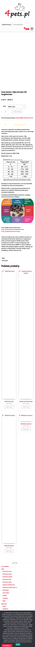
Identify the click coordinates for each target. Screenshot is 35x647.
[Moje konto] (21, 29)
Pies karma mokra (7, 574)
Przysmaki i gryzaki (7, 577)
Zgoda (18, 644)
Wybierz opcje (9, 407)
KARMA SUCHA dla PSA (25, 118)
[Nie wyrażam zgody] (33, 629)
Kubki (4, 601)
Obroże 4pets (6, 590)
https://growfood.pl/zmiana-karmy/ (10, 231)
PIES (32, 118)
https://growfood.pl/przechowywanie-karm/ (12, 229)
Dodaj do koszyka (17, 111)
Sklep (2, 569)
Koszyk (4, 606)
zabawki (5, 595)
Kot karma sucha (7, 579)
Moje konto (4, 604)
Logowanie (5, 609)
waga (4, 106)
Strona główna (5, 566)
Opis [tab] (5, 125)
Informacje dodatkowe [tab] (19, 125)
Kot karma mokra (7, 582)
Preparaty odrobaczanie (9, 585)
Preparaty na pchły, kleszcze (10, 587)
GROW (17, 118)
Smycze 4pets (6, 593)
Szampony (5, 598)
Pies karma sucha (7, 571)
